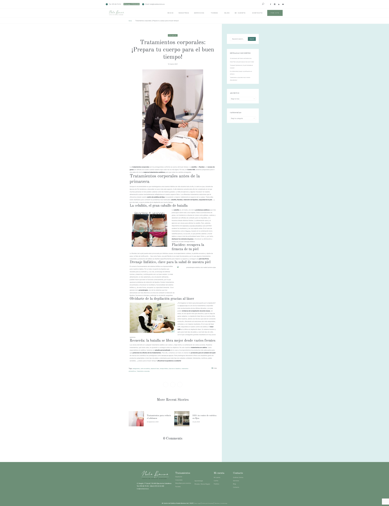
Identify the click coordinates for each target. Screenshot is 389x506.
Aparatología (198, 481)
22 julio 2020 (196, 422)
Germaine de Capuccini (167, 355)
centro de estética (145, 368)
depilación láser (184, 305)
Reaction (188, 231)
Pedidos (216, 484)
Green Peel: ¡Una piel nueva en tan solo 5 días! (242, 62)
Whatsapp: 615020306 (131, 4)
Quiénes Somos (238, 477)
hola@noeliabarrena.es (157, 4)
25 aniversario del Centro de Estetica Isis (241, 58)
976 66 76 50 (116, 4)
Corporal (173, 35)
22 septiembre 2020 (153, 422)
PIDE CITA (275, 13)
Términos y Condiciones (221, 503)
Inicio (170, 13)
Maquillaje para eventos (183, 483)
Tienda (214, 13)
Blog (227, 13)
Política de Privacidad (207, 503)
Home (130, 20)
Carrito (216, 480)
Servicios (199, 13)
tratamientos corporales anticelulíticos (192, 226)
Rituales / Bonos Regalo (202, 484)
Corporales (178, 480)
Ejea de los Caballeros (175, 368)
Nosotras (184, 13)
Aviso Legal (197, 503)
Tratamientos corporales (143, 371)
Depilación (178, 477)
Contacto (257, 13)
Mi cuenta (240, 13)
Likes (215, 368)
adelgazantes (136, 368)
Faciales (178, 486)
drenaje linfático (164, 368)
